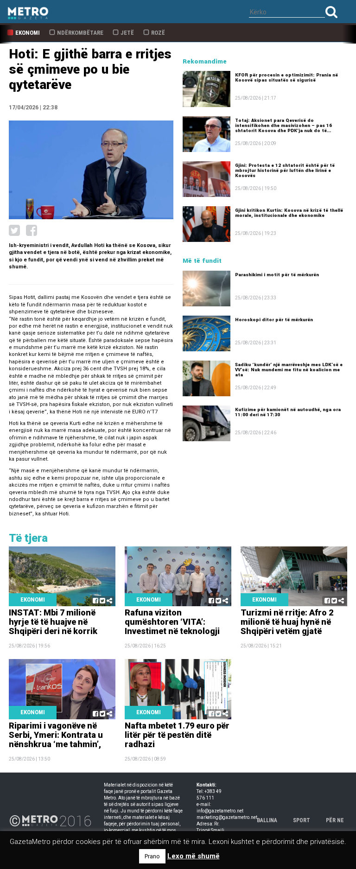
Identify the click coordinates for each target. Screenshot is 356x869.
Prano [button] (152, 856)
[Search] (331, 12)
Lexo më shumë (193, 856)
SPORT (301, 820)
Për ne (335, 820)
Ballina (267, 820)
